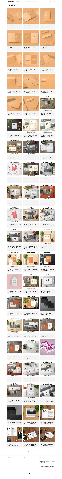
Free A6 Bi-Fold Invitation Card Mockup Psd (14, 225)
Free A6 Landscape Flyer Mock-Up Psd (47, 247)
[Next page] (34, 451)
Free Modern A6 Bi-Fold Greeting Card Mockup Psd (13, 379)
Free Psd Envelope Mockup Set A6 (14, 423)
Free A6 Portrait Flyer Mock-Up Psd (30, 270)
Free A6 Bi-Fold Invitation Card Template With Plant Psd (14, 247)
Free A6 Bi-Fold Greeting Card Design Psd (47, 114)
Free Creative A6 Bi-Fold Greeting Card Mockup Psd (13, 336)
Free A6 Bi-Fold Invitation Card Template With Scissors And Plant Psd (30, 247)
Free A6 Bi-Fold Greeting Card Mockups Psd (14, 179)
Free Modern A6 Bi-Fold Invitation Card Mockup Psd (30, 379)
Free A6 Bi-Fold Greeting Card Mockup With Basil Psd (14, 158)
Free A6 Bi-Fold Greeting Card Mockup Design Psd (30, 136)
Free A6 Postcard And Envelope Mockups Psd (14, 292)
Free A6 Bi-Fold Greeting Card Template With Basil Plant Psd (30, 179)
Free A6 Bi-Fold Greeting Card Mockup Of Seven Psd (47, 136)
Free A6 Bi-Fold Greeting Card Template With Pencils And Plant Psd (31, 203)
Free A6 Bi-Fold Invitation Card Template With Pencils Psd (47, 225)
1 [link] (28, 451)
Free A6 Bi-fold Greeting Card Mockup (14, 136)
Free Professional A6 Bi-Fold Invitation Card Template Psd (47, 401)
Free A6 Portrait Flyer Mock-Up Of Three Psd (14, 270)
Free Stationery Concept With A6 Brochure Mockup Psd (30, 423)
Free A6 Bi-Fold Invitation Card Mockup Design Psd (47, 202)
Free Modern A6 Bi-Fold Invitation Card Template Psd (47, 379)
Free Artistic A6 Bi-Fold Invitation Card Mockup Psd (46, 292)
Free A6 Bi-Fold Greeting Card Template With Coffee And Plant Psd (47, 180)
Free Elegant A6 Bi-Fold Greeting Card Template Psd (30, 357)
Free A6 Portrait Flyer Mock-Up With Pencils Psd (47, 270)
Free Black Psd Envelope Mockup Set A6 (46, 314)
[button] (50, 1)
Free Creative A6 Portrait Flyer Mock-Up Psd (47, 336)
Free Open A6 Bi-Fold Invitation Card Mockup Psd (14, 401)
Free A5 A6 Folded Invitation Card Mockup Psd (30, 48)
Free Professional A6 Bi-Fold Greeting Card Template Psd (30, 401)
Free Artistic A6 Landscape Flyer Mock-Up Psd (14, 314)
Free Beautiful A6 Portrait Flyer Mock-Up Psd (30, 314)
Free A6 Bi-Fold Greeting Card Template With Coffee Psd (14, 202)
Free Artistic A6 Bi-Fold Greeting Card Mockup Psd (31, 292)
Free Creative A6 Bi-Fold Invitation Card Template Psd (30, 336)
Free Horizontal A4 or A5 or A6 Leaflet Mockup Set (47, 357)
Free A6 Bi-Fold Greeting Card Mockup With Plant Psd (47, 158)
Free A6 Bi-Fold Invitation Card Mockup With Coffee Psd (30, 225)
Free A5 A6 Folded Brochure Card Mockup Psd (13, 26)
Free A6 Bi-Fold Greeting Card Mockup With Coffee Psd (30, 158)
